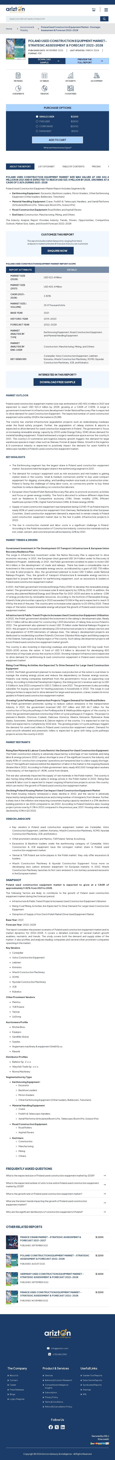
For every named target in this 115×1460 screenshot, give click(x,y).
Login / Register (17, 1399)
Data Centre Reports (92, 1380)
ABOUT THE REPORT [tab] (20, 166)
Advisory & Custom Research (58, 1380)
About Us (14, 1375)
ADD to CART (57, 140)
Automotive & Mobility (27, 29)
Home (9, 28)
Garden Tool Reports (92, 1375)
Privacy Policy (51, 1397)
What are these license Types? (57, 147)
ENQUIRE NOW (57, 250)
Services (49, 1375)
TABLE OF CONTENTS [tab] (73, 166)
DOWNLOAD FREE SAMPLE (57, 382)
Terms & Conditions (54, 1402)
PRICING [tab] (96, 166)
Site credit (103, 1439)
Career (13, 1385)
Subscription (51, 1392)
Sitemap (87, 1389)
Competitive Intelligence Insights (56, 1386)
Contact (14, 1380)
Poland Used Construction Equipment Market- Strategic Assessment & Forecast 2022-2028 (70, 29)
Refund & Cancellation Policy (58, 1406)
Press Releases (17, 1389)
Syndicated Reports (92, 1385)
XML (85, 1394)
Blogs (12, 1394)
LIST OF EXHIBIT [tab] (46, 166)
